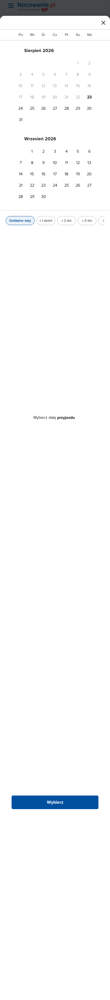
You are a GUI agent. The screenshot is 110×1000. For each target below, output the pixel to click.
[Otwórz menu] (11, 5)
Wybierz (55, 802)
